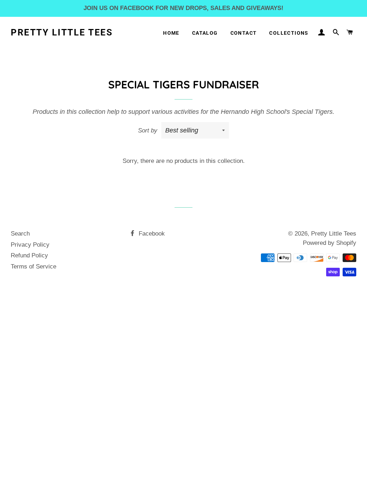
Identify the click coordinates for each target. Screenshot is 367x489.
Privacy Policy (30, 244)
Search (20, 233)
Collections (288, 33)
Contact (243, 33)
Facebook (151, 233)
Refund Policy (29, 255)
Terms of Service (33, 266)
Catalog (205, 33)
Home (171, 33)
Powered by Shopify (329, 242)
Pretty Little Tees (62, 32)
